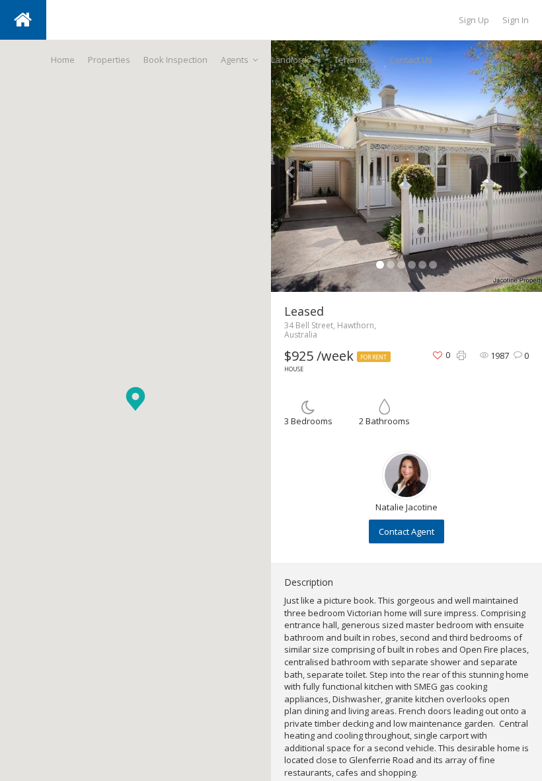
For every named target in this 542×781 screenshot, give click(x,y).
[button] (135, 398)
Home (63, 60)
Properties (109, 60)
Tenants (350, 60)
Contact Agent (406, 531)
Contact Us (410, 60)
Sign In (515, 20)
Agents (235, 60)
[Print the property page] (461, 355)
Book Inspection (175, 60)
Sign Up (474, 20)
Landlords (291, 60)
